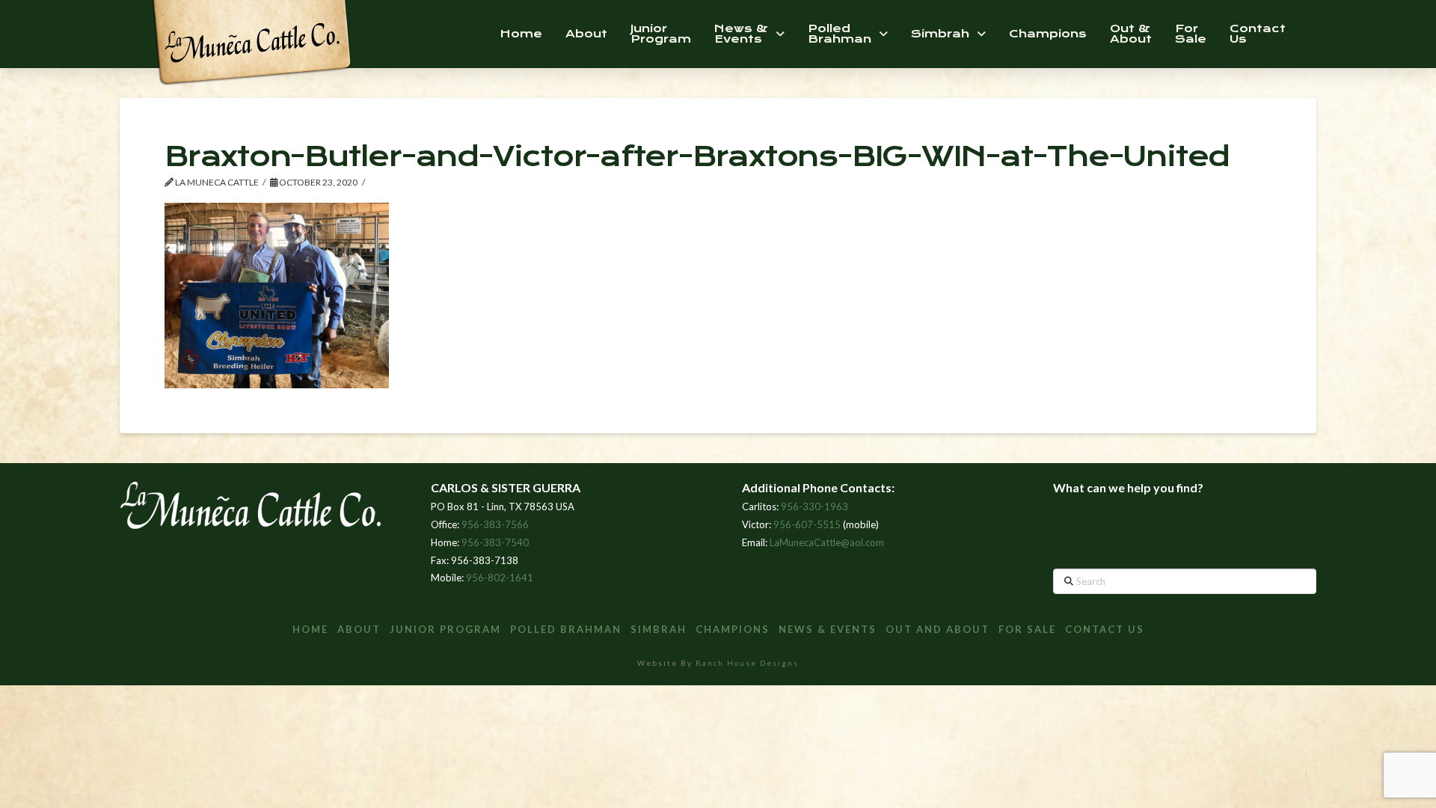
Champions (733, 629)
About (359, 629)
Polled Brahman (566, 629)
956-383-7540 (495, 542)
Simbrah (658, 629)
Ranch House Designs (747, 662)
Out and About (937, 629)
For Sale (1027, 629)
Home (310, 629)
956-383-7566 (495, 524)
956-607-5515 (807, 524)
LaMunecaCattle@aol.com (827, 542)
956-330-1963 (814, 506)
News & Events (828, 629)
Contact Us (1104, 629)
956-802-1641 (499, 578)
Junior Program (445, 629)
